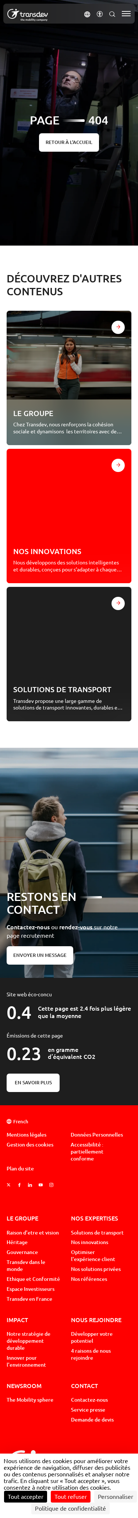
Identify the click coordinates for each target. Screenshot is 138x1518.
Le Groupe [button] (22, 1218)
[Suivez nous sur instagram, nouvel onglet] (51, 1185)
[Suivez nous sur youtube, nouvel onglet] (41, 1185)
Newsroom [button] (24, 1385)
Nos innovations (89, 1242)
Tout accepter (25, 1496)
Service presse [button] (88, 1410)
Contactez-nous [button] (89, 1400)
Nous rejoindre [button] (96, 1319)
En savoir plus (33, 1082)
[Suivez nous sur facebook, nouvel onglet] (19, 1185)
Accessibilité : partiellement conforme (87, 1152)
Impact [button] (17, 1319)
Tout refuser (70, 1496)
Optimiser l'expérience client (93, 1255)
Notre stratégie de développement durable (28, 1341)
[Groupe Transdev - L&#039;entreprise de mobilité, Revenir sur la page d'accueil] (27, 15)
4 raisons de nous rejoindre (91, 1354)
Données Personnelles (97, 1135)
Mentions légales (26, 1135)
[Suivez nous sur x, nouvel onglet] (9, 1185)
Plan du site (20, 1169)
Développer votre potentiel (92, 1337)
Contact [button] (84, 1385)
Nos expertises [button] (94, 1218)
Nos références (89, 1279)
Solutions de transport (97, 1233)
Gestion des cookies (30, 1145)
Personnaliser (115, 1496)
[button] (87, 13)
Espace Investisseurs (30, 1289)
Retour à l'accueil (69, 142)
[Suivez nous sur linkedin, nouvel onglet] (30, 1185)
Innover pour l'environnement (26, 1361)
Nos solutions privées (96, 1269)
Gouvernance (22, 1252)
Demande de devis (92, 1420)
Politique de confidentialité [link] (70, 1508)
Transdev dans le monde (26, 1265)
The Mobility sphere (30, 1400)
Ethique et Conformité (33, 1279)
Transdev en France (29, 1299)
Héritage (17, 1242)
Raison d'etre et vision (33, 1233)
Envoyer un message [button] (40, 955)
